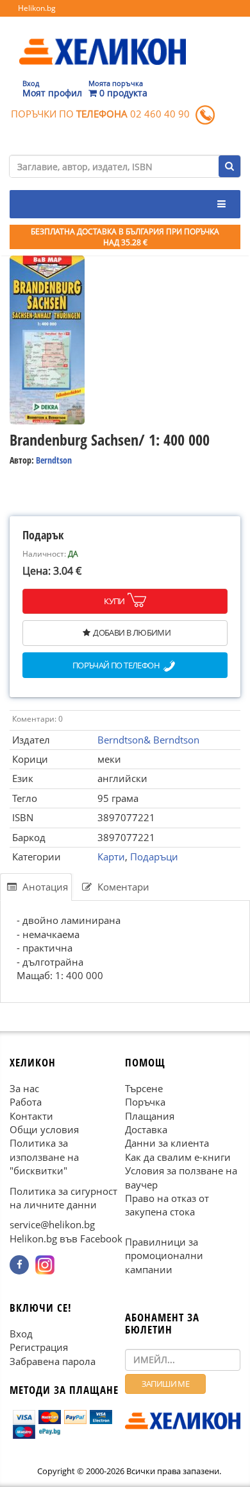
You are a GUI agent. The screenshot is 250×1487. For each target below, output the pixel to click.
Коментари (122, 886)
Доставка (146, 1129)
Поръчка (145, 1101)
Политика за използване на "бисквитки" (44, 1157)
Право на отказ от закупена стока (167, 1205)
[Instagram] (44, 1264)
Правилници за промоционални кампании (164, 1255)
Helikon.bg (37, 8)
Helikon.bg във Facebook (66, 1238)
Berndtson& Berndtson (148, 739)
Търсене (144, 1088)
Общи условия (44, 1129)
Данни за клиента (167, 1143)
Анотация (44, 886)
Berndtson (54, 460)
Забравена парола (53, 1361)
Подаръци (154, 856)
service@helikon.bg (52, 1225)
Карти (111, 856)
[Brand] (103, 39)
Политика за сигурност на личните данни (63, 1198)
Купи (114, 601)
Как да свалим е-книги (178, 1157)
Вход (21, 1333)
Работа (26, 1101)
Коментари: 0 (37, 718)
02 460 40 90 (160, 113)
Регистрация (39, 1347)
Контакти (31, 1115)
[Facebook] (19, 1264)
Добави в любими (132, 632)
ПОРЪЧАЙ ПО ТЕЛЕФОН (116, 665)
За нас (24, 1088)
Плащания (149, 1115)
